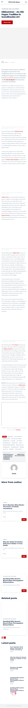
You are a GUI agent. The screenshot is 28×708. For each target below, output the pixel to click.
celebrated (6, 440)
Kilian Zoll (16, 253)
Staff (11, 670)
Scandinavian (14, 447)
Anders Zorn (5, 197)
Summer (11, 449)
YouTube (18, 430)
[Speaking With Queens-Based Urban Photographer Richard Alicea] (14, 566)
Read (24, 519)
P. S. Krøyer (15, 345)
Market (5, 502)
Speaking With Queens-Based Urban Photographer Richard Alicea (13, 580)
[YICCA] (2, 62)
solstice (5, 449)
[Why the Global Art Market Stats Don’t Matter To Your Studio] (14, 529)
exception (15, 442)
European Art (7, 442)
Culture (13, 440)
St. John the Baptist (9, 80)
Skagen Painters (8, 349)
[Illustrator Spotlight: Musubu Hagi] (5, 670)
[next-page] (5, 638)
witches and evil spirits (12, 159)
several (22, 447)
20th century (18, 436)
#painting (10, 436)
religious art (20, 445)
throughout (18, 449)
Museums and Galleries (10, 9)
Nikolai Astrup (19, 131)
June (20, 442)
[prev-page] (2, 638)
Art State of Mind (16, 438)
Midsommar (22, 385)
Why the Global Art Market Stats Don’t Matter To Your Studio (13, 543)
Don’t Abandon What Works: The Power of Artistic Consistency (13, 506)
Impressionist (5, 215)
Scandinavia (6, 447)
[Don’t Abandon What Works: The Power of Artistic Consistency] (14, 492)
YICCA (6, 62)
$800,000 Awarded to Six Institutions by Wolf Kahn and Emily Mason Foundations (8, 457)
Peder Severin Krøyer (9, 445)
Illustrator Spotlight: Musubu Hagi (16, 668)
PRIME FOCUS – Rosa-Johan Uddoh (20, 455)
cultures (19, 440)
